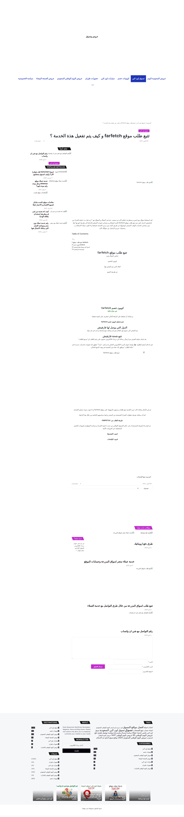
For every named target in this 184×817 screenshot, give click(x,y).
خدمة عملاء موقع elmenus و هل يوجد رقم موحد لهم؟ (40, 183)
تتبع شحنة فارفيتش (79, 249)
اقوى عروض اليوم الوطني (116, 727)
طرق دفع (98, 733)
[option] (140, 792)
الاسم (150, 662)
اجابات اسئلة (148, 727)
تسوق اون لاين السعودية (112, 730)
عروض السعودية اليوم (156, 78)
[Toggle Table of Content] (73, 240)
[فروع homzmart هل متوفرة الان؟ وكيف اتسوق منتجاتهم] (61, 174)
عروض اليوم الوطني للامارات (142, 768)
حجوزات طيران (91, 78)
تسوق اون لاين (138, 78)
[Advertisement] (92, 15)
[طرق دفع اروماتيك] (143, 537)
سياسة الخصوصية (25, 78)
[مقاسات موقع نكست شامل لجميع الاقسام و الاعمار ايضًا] (41, 196)
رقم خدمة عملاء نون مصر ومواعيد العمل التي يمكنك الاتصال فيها (40, 225)
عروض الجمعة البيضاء (45, 78)
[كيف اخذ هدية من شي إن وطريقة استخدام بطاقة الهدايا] (58, 216)
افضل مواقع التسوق (133, 727)
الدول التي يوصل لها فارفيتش (82, 247)
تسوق (129, 730)
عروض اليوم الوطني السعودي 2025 (132, 737)
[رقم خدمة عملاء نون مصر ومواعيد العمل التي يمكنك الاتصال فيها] (58, 227)
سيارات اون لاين (108, 78)
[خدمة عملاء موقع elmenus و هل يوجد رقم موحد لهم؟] (58, 186)
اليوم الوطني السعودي (103, 727)
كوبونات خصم (123, 78)
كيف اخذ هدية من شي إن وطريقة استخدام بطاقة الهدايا (40, 214)
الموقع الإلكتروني (148, 671)
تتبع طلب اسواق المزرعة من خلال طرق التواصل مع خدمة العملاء (92, 797)
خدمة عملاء (137, 732)
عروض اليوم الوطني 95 (143, 735)
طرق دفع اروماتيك (144, 799)
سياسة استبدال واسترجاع (123, 733)
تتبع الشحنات (141, 477)
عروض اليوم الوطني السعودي (69, 78)
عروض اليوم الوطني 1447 (121, 735)
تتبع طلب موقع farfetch (80, 242)
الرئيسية (149, 123)
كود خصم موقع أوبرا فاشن (45, 799)
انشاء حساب (148, 730)
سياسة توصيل (107, 733)
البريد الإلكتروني (147, 667)
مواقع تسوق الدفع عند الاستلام (107, 738)
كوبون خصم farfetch (79, 245)
